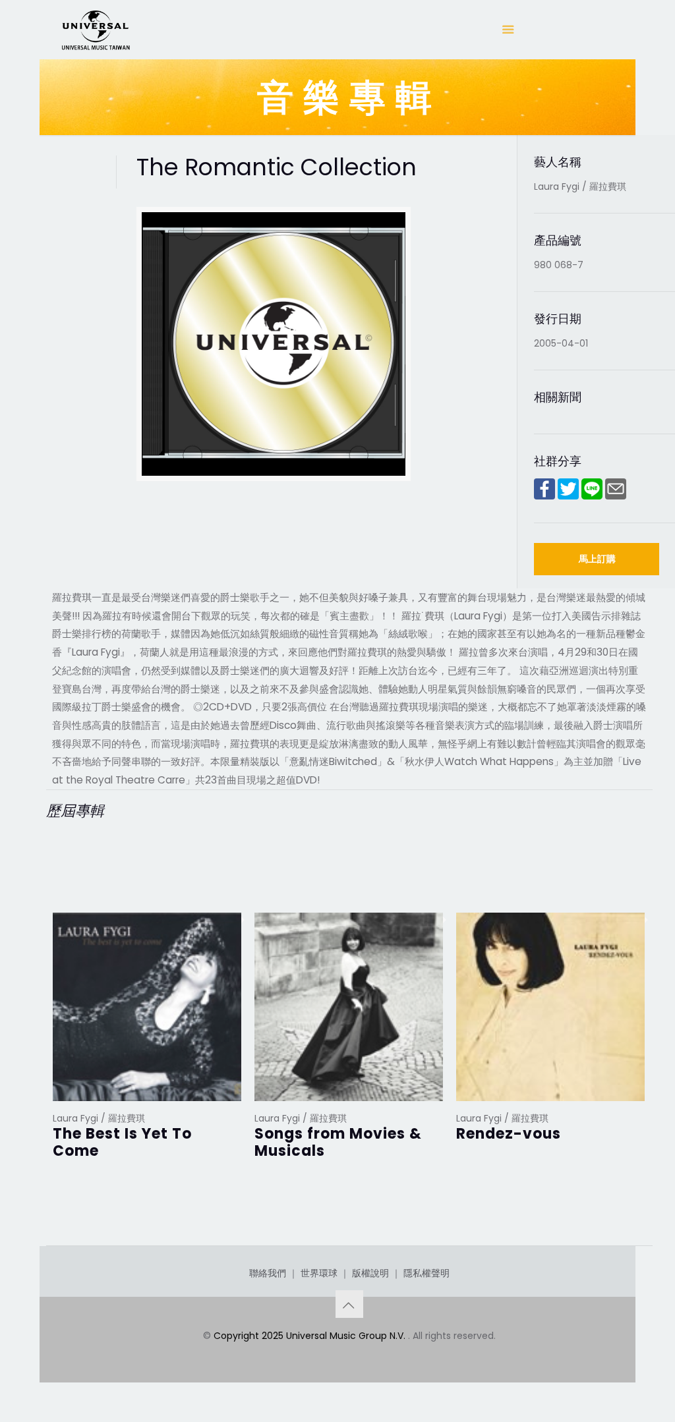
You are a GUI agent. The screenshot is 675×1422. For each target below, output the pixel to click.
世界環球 (319, 1273)
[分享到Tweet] (568, 496)
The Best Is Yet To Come (122, 1142)
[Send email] (615, 496)
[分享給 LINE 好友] (591, 496)
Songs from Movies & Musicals (338, 1142)
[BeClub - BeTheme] (95, 29)
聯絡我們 (267, 1273)
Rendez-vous (508, 1133)
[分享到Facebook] (544, 496)
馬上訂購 (597, 558)
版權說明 (370, 1273)
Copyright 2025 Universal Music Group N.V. (311, 1335)
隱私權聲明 (426, 1273)
